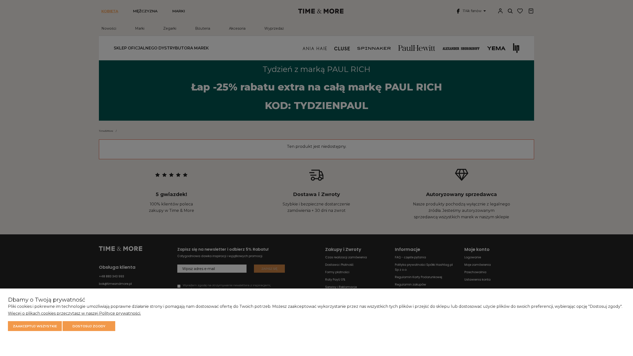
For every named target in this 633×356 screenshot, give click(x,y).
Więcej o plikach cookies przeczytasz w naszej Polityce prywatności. (74, 313)
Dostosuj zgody (88, 326)
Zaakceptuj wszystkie (35, 326)
